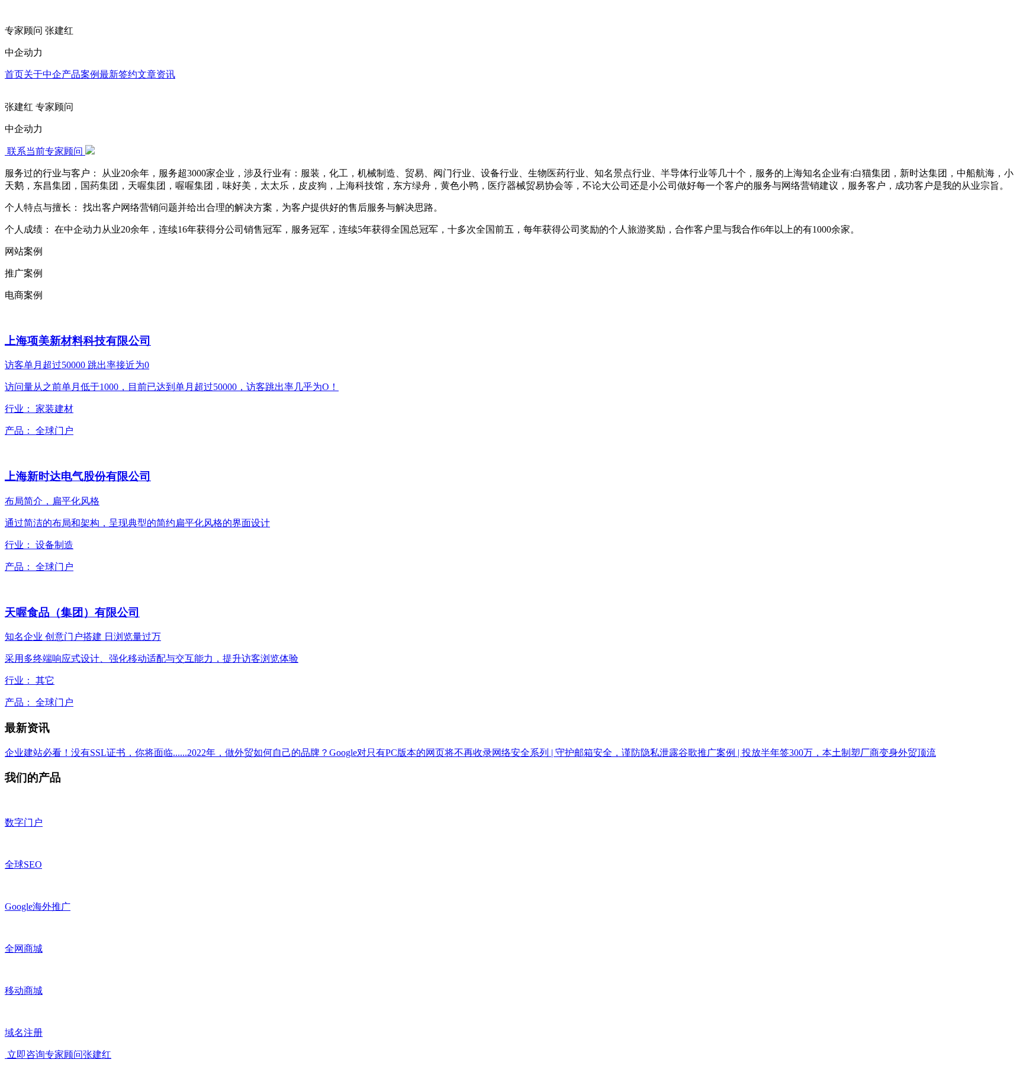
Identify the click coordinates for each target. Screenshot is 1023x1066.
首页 (14, 74)
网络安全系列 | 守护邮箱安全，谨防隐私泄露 (585, 753)
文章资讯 (156, 74)
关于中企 (43, 74)
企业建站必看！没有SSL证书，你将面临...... (96, 753)
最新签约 (118, 74)
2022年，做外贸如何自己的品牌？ (258, 753)
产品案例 (80, 74)
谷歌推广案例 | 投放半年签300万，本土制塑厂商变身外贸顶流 (807, 753)
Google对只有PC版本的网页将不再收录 (410, 753)
